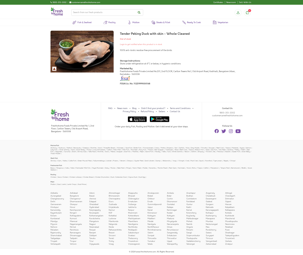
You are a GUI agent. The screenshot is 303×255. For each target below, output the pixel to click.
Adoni (92, 193)
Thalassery (133, 238)
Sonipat (151, 235)
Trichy (111, 241)
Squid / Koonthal (205, 161)
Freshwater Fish (56, 165)
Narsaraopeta (173, 224)
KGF (110, 213)
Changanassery (57, 198)
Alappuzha (132, 193)
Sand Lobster (149, 161)
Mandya (53, 221)
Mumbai (209, 221)
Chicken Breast (88, 177)
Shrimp (53, 161)
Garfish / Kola (184, 148)
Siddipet (93, 235)
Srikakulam (172, 235)
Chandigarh (230, 196)
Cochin (170, 198)
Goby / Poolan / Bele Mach (115, 168)
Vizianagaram (134, 244)
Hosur (72, 207)
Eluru (111, 201)
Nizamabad (94, 227)
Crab (187, 161)
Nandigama (133, 224)
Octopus (130, 161)
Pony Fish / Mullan (146, 150)
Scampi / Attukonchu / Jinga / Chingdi (169, 161)
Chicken (53, 177)
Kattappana (230, 210)
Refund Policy (147, 111)
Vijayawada (94, 244)
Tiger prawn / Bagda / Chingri (224, 161)
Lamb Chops (71, 184)
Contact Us (175, 111)
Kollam (53, 215)
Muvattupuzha (231, 221)
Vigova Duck (132, 177)
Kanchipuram (75, 210)
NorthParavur (153, 227)
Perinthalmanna (154, 230)
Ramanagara (75, 232)
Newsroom (231, 2)
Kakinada (209, 207)
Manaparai (210, 218)
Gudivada (113, 204)
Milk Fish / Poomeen (130, 150)
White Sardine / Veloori (181, 151)
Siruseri (112, 235)
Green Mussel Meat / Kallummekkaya (91, 161)
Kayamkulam (56, 213)
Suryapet (210, 235)
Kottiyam (171, 215)
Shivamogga (75, 235)
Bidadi (150, 196)
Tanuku (92, 238)
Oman (169, 227)
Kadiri (188, 207)
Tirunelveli (230, 238)
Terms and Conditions (180, 108)
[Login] (238, 12)
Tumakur (151, 241)
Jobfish (193, 151)
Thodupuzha (191, 238)
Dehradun (229, 198)
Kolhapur (210, 213)
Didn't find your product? (153, 108)
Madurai (170, 218)
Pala (207, 227)
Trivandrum (133, 241)
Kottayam (152, 215)
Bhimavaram (114, 196)
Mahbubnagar (192, 218)
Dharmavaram (76, 201)
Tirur (91, 241)
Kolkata (228, 213)
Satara (208, 232)
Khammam (132, 213)
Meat (52, 182)
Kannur (112, 210)
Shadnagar (230, 232)
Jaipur (150, 207)
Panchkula (74, 230)
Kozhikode (229, 215)
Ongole (189, 227)
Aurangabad (55, 196)
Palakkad (229, 227)
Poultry (53, 174)
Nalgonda (113, 224)
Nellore (53, 227)
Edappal (92, 201)
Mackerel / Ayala (238, 148)
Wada (150, 244)
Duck (112, 177)
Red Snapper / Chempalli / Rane (166, 150)
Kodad (169, 213)
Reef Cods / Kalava (187, 150)
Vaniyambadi (211, 241)
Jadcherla (132, 207)
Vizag (111, 244)
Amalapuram (153, 193)
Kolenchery (191, 213)
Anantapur (191, 193)
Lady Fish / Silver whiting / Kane (62, 150)
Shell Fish (54, 158)
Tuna (169, 151)
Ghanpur (73, 204)
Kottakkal (113, 215)
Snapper (119, 151)
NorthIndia (132, 227)
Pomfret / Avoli (96, 148)
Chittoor (151, 198)
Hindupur (54, 207)
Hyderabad (94, 207)
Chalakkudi (210, 196)
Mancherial (230, 218)
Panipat (92, 230)
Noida (111, 227)
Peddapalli (132, 230)
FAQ (110, 108)
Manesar (73, 221)
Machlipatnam (134, 218)
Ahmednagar (114, 193)
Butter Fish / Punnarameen (143, 148)
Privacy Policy (129, 111)
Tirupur (73, 241)
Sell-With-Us (245, 2)
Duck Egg (142, 177)
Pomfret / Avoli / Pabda (106, 151)
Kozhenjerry (211, 215)
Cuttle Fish (72, 161)
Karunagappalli (212, 210)
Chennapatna (114, 198)
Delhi (52, 201)
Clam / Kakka (62, 161)
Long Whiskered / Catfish (102, 150)
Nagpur (92, 224)
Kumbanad (55, 218)
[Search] (139, 12)
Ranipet (92, 232)
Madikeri (151, 218)
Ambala (170, 193)
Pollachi (189, 230)
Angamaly (210, 193)
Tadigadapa (55, 238)
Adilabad (74, 193)
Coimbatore (191, 198)
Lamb (64, 184)
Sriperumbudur (193, 235)
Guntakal (171, 204)
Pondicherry (211, 230)
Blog (134, 108)
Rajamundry (55, 232)
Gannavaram (55, 204)
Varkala (228, 241)
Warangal (190, 244)
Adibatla (54, 193)
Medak (150, 221)
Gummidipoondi (155, 204)
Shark (74, 151)
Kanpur (131, 210)
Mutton (53, 184)
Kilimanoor (152, 213)
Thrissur (209, 238)
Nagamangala (76, 224)
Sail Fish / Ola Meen (218, 150)
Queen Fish (236, 151)
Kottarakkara (133, 215)
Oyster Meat (138, 161)
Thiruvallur (172, 238)
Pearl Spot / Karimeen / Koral (180, 168)
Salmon (248, 148)
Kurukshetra (94, 218)
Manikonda (113, 221)
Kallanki (228, 151)
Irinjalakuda (114, 207)
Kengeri (73, 213)
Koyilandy (190, 215)
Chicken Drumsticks (102, 177)
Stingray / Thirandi (205, 151)
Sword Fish (149, 151)
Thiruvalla (152, 238)
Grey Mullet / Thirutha (199, 148)
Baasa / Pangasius (57, 168)
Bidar (169, 196)
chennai (92, 198)
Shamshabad (56, 235)
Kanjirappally (95, 210)
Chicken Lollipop (75, 177)
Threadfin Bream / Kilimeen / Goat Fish (117, 148)
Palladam (54, 230)
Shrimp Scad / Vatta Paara (86, 151)
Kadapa (170, 207)
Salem (150, 232)
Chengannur (75, 198)
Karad (150, 210)
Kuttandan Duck (121, 177)
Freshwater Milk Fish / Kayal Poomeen (89, 168)
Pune (227, 230)
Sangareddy (172, 232)
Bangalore (74, 196)
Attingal (228, 193)
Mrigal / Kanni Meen (133, 168)
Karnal (189, 210)
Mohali (189, 221)
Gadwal (209, 201)
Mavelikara (133, 221)
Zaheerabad (211, 244)
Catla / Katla (69, 168)
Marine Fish (54, 145)
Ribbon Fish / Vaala (202, 150)
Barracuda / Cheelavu (81, 148)
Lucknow (112, 218)
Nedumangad (211, 224)
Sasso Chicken (63, 177)
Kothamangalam (96, 215)
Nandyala (152, 224)
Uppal (169, 241)
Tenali (111, 238)
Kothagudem (75, 215)
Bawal (92, 196)
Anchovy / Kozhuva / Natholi (61, 148)
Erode (150, 201)
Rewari (112, 232)
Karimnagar (172, 210)
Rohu (194, 168)
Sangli (189, 232)
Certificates (218, 2)
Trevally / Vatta (160, 151)
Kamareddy (55, 210)
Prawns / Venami (119, 161)
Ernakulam (132, 201)
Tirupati (53, 241)
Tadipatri (73, 238)
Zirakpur (229, 244)
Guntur (189, 204)
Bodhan (189, 196)
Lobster (109, 161)
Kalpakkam (230, 207)
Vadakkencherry (193, 241)
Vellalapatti (55, 244)
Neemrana (229, 224)
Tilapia (199, 168)
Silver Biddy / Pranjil (84, 150)
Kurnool (73, 218)
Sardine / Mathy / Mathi (236, 150)
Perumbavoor (173, 230)
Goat (58, 184)
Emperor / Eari (172, 148)
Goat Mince (82, 184)
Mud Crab (194, 161)
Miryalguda (172, 221)
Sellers (162, 111)
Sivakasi (131, 235)
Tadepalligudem (232, 235)
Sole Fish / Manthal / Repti (134, 151)
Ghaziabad (93, 204)
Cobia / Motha (160, 148)
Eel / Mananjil (218, 151)
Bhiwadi (131, 196)
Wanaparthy (172, 244)
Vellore (73, 244)
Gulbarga (132, 204)
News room (122, 108)
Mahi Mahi (117, 150)
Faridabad (190, 201)
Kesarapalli (94, 213)
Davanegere (211, 198)
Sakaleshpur (133, 232)
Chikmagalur (133, 198)
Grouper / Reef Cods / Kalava (219, 148)
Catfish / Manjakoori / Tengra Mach (217, 168)
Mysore (53, 224)
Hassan (228, 204)
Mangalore (94, 221)
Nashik (189, 224)
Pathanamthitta (115, 230)
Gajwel (228, 201)
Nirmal (73, 227)
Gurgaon (209, 204)
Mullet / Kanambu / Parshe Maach (155, 168)
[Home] (56, 8)
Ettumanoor (172, 201)
